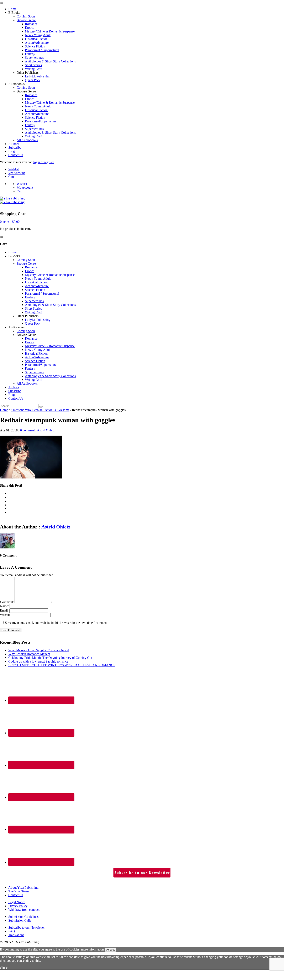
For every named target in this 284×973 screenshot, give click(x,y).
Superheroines (34, 57)
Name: (4, 606)
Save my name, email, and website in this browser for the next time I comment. (56, 622)
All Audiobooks (27, 140)
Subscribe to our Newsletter (26, 927)
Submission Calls (19, 920)
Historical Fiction (36, 39)
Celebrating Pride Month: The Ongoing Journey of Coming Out (50, 657)
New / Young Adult (38, 35)
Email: (4, 610)
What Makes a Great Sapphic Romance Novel (38, 650)
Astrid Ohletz (46, 430)
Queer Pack (32, 80)
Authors (13, 144)
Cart (11, 176)
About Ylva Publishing (23, 887)
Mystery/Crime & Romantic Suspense (50, 31)
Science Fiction (35, 46)
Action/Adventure (37, 42)
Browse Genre (26, 20)
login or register (43, 162)
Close (3, 967)
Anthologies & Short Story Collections (50, 61)
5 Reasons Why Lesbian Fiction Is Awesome (40, 410)
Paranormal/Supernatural (41, 121)
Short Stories (33, 65)
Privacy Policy (17, 906)
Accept (110, 949)
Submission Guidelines (23, 916)
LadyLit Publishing (37, 76)
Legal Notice (16, 902)
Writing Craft (33, 69)
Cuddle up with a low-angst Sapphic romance (38, 661)
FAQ (11, 931)
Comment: (7, 602)
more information (92, 949)
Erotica (29, 27)
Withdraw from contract (24, 909)
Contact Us (15, 155)
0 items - (10, 221)
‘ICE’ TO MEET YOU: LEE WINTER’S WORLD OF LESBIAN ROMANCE (61, 665)
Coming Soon (26, 16)
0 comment (27, 430)
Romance (31, 24)
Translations (16, 935)
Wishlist (13, 169)
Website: (5, 615)
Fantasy (30, 54)
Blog (11, 151)
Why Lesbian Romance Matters (29, 654)
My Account (16, 173)
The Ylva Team (18, 891)
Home (12, 9)
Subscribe (14, 147)
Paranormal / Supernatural (42, 50)
